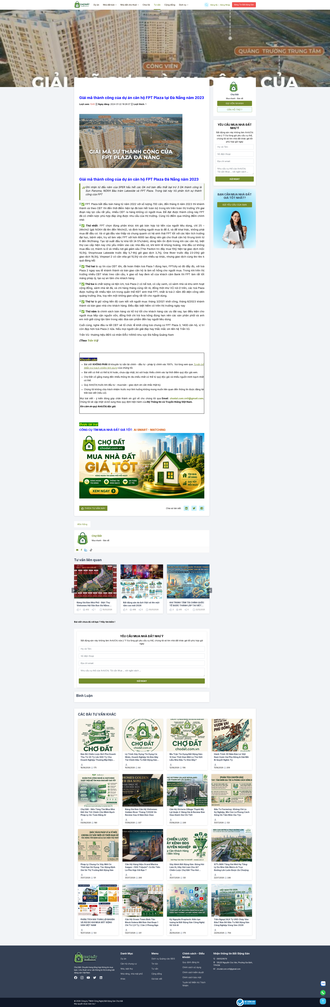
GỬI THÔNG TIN (188, 525)
